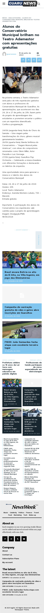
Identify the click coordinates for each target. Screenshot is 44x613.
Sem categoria (14, 18)
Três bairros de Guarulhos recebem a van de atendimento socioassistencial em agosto (32, 462)
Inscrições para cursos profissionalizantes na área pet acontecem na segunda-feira (11, 462)
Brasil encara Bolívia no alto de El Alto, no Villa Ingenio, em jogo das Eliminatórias (22, 275)
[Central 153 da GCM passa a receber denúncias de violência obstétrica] (32, 412)
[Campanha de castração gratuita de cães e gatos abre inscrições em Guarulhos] (22, 294)
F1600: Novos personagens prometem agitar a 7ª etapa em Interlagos (32, 491)
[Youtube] (24, 538)
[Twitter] (28, 60)
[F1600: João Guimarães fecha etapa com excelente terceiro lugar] (22, 329)
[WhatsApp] (39, 60)
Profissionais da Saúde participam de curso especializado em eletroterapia (33, 367)
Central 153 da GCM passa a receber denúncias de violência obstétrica (30, 425)
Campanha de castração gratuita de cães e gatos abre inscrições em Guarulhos (22, 310)
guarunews (11, 54)
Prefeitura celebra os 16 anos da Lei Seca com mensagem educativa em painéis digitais (11, 368)
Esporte (5, 577)
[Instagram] (11, 538)
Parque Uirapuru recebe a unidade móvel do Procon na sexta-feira (11, 490)
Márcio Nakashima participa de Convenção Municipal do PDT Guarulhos (32, 479)
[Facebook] (23, 60)
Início (4, 18)
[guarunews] (4, 54)
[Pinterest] (34, 60)
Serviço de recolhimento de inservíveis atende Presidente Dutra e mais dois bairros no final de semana (11, 481)
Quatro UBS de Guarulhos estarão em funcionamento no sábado (31, 471)
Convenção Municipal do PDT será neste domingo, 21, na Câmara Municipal (11, 471)
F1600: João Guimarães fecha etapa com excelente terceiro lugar (21, 345)
